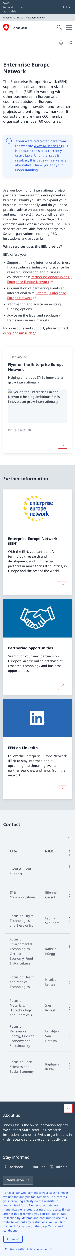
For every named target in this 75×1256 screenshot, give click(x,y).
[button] (68, 1108)
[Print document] (61, 42)
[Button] (62, 444)
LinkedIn (61, 1167)
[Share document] (69, 42)
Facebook (15, 1167)
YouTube (38, 1167)
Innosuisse (20, 28)
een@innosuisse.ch (17, 333)
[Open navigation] (69, 27)
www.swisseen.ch (47, 146)
